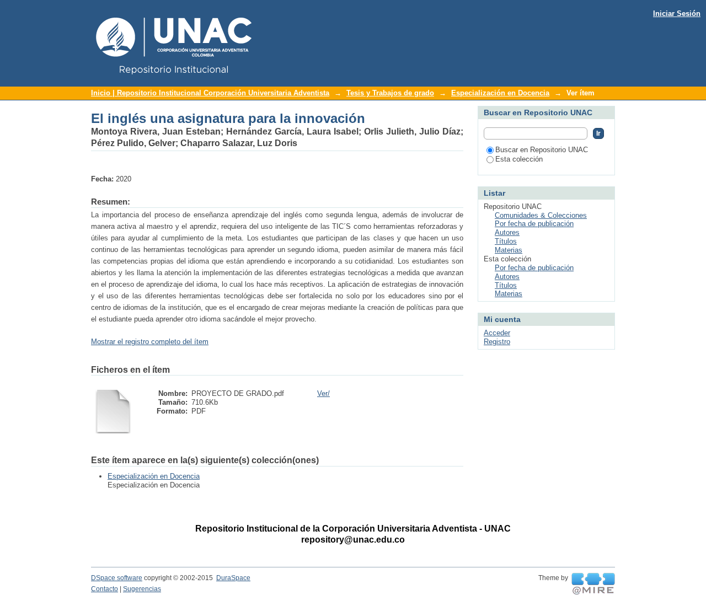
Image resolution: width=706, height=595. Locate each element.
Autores (507, 232)
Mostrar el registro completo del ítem (149, 341)
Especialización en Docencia (500, 93)
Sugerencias (142, 589)
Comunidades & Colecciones (541, 215)
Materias (508, 250)
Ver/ (323, 393)
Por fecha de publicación (534, 223)
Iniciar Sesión (676, 13)
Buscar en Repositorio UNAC (541, 150)
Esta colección (519, 159)
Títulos (506, 241)
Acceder (497, 333)
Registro (497, 341)
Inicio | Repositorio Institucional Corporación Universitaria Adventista (210, 93)
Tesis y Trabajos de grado (390, 93)
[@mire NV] (593, 584)
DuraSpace (233, 578)
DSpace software (116, 578)
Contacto (104, 589)
